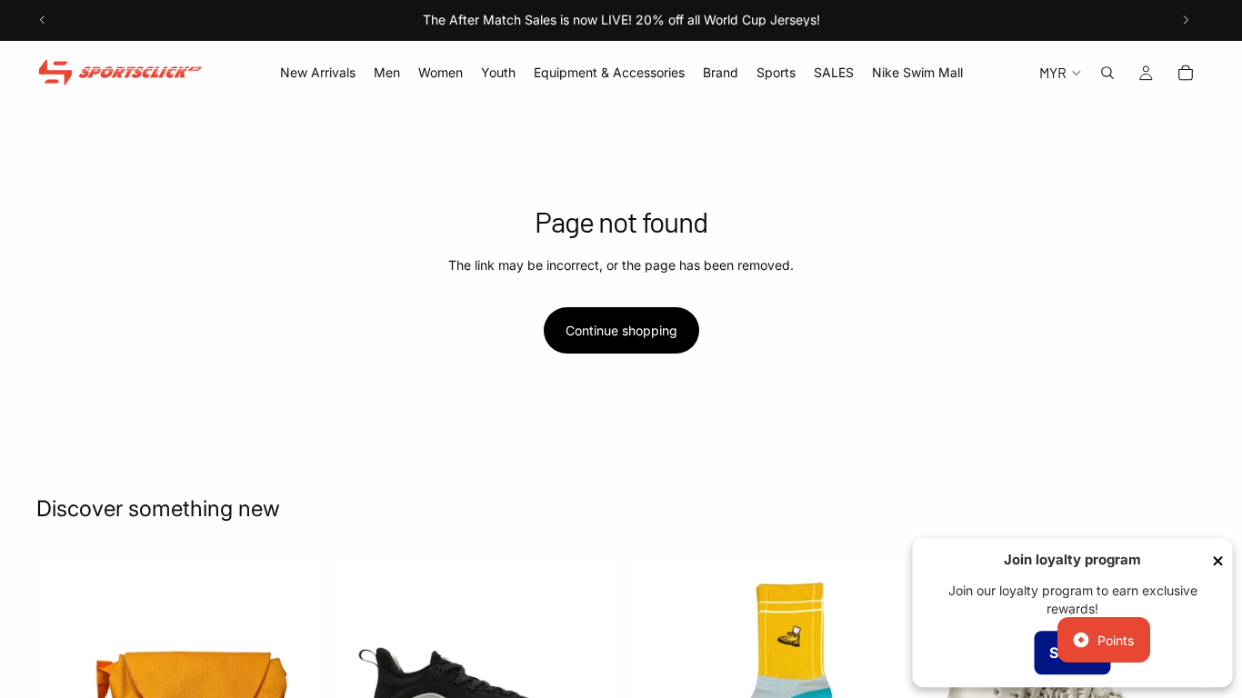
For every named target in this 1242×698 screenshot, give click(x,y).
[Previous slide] (43, 20)
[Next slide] (1186, 20)
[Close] (1218, 561)
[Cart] (1186, 73)
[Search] (1107, 73)
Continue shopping (621, 330)
